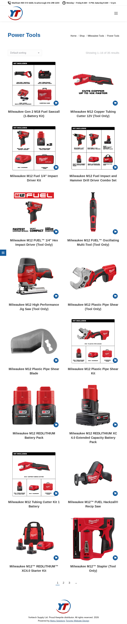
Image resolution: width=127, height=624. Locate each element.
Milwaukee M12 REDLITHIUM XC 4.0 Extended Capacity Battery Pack (93, 438)
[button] (56, 103)
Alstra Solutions (57, 621)
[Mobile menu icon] (116, 13)
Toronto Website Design (77, 621)
